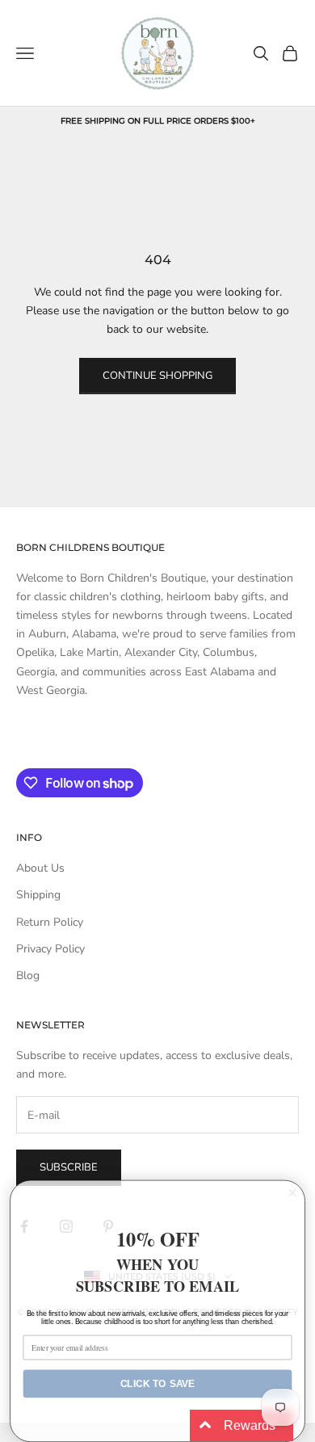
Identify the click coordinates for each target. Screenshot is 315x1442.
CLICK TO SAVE (157, 1383)
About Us (40, 868)
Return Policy (49, 922)
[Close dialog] (292, 1192)
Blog (28, 975)
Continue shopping (157, 375)
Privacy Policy (50, 948)
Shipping (38, 894)
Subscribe (69, 1167)
